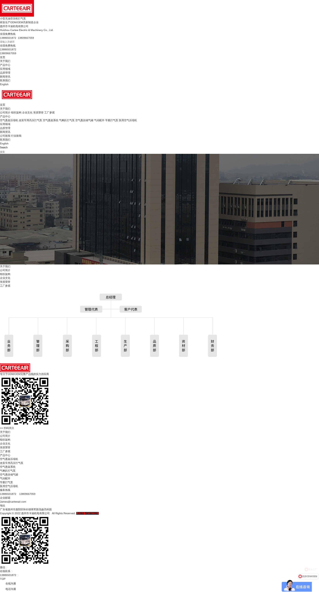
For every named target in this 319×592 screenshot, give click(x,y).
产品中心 (5, 64)
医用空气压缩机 (128, 120)
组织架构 (16, 112)
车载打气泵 (111, 120)
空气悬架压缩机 (9, 120)
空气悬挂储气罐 (84, 120)
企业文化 (27, 112)
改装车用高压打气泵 (30, 120)
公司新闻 (5, 135)
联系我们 (5, 80)
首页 (2, 57)
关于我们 (5, 61)
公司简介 (5, 112)
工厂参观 (49, 112)
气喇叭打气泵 (67, 120)
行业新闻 (16, 135)
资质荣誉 (38, 112)
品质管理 (5, 72)
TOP (2, 578)
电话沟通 (11, 589)
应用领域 (5, 68)
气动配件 (99, 120)
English (4, 84)
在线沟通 (11, 583)
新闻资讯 (5, 76)
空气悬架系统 (50, 120)
